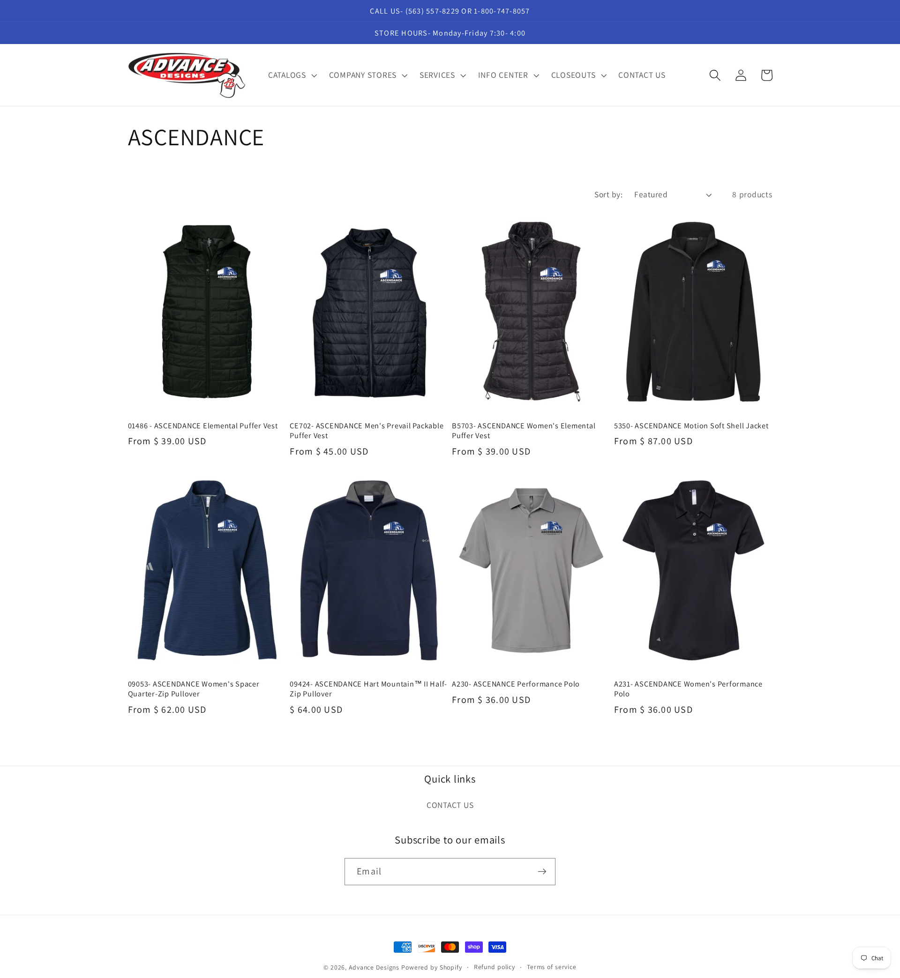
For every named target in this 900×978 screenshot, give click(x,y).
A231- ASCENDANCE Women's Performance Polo (688, 689)
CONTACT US (450, 804)
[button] (291, 75)
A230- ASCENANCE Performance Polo (516, 684)
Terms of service (552, 967)
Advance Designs (374, 967)
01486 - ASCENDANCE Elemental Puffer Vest (203, 426)
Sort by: (608, 194)
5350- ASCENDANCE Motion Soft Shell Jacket (691, 426)
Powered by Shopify (431, 967)
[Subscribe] (542, 871)
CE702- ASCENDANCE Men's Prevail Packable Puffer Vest (366, 430)
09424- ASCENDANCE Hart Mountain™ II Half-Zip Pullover (368, 689)
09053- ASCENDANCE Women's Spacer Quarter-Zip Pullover (194, 689)
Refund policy (494, 967)
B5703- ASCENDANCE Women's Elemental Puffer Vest (523, 430)
